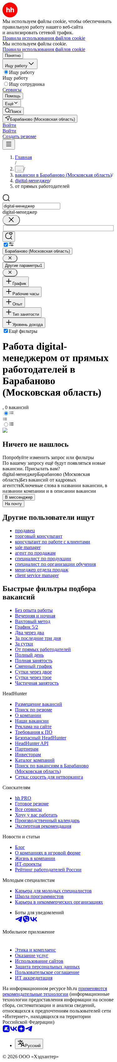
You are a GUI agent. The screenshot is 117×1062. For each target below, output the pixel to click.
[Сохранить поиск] (8, 236)
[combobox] (31, 206)
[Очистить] (11, 220)
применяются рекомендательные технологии (54, 991)
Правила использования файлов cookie (43, 49)
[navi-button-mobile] (8, 144)
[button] (9, 125)
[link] (13, 111)
